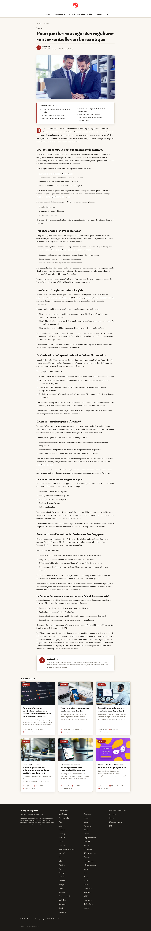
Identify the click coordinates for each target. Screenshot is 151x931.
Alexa (86, 885)
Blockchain (88, 889)
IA (107, 14)
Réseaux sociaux (90, 865)
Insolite (91, 14)
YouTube (87, 892)
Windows (62, 865)
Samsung (87, 814)
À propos (63, 667)
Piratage (62, 873)
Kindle (86, 846)
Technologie (88, 904)
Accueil (38, 23)
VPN (86, 896)
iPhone (86, 830)
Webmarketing (60, 14)
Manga (86, 877)
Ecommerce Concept (34, 919)
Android (87, 857)
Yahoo (86, 873)
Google (61, 885)
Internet (87, 881)
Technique (62, 830)
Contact (112, 818)
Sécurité (100, 14)
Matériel (62, 877)
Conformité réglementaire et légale (53, 118)
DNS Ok (23, 919)
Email (86, 869)
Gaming (72, 14)
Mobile (86, 818)
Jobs (60, 861)
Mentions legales (115, 822)
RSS (110, 826)
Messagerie (88, 826)
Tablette (62, 881)
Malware (62, 892)
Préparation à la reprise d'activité (89, 115)
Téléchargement (90, 853)
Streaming (47, 14)
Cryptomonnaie (65, 896)
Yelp (58, 919)
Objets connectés (90, 838)
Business (62, 838)
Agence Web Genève (48, 919)
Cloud (61, 889)
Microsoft (62, 912)
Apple (61, 826)
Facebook (62, 904)
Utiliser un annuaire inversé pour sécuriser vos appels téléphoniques (73, 767)
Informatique (89, 861)
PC (60, 869)
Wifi (60, 822)
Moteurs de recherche (67, 849)
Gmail (61, 908)
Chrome (87, 834)
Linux (61, 842)
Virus (86, 822)
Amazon (87, 842)
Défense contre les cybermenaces (53, 115)
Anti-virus (62, 900)
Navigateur (88, 900)
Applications (63, 814)
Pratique (81, 14)
